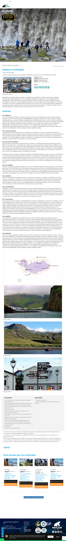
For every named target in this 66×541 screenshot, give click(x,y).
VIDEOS (25, 527)
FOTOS (25, 526)
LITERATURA (26, 524)
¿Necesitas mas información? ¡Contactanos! (33, 497)
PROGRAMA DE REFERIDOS (27, 522)
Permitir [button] (50, 536)
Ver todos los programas (58, 66)
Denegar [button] (57, 536)
